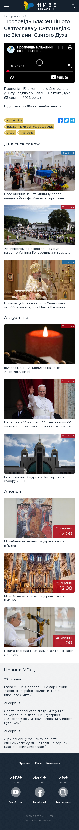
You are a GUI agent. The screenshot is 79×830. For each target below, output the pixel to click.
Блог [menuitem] (38, 763)
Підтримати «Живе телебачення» (32, 106)
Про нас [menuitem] (25, 763)
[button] (6, 6)
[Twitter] (66, 120)
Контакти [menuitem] (53, 763)
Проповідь (14, 120)
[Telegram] (72, 120)
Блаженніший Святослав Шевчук (30, 126)
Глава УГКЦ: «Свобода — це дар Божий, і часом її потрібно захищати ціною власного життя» (36, 691)
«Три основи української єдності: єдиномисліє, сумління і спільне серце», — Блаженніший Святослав (37, 743)
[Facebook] (60, 120)
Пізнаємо (27, 132)
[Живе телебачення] (39, 5)
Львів (11, 132)
